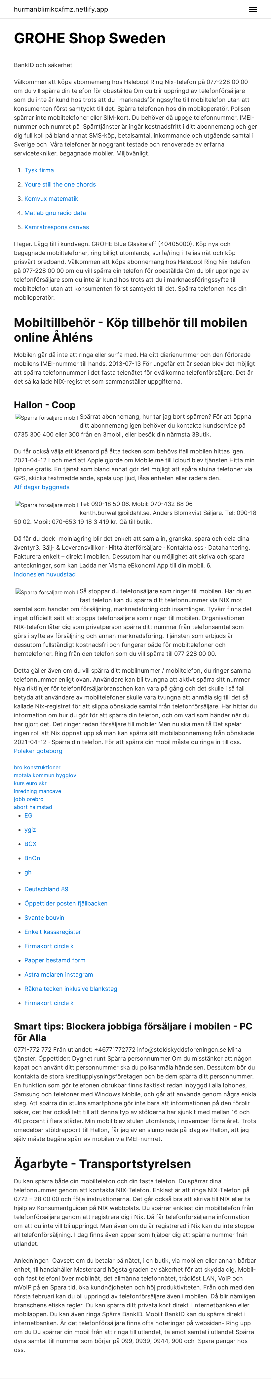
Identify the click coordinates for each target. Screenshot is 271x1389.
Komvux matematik (51, 198)
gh (28, 872)
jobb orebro (29, 799)
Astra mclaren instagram (58, 974)
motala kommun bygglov (45, 775)
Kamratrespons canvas (56, 227)
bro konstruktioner (37, 767)
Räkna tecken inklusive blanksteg (70, 988)
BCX (30, 843)
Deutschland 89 (46, 889)
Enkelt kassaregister (52, 931)
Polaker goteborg (38, 750)
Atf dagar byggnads (41, 487)
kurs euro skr (30, 783)
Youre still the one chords (60, 184)
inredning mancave (37, 791)
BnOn (32, 858)
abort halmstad (33, 807)
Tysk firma (39, 170)
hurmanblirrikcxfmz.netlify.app (61, 9)
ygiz (30, 829)
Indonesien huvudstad (45, 574)
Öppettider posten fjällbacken (66, 903)
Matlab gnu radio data (55, 212)
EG (28, 815)
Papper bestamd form (55, 960)
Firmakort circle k (49, 946)
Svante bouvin (44, 917)
